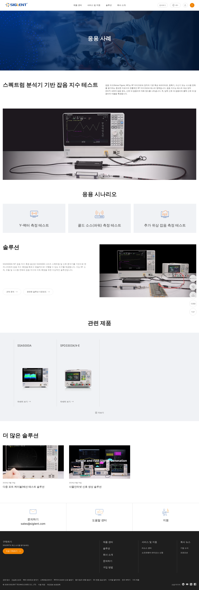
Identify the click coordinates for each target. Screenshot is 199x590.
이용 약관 (41, 585)
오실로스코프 (16, 580)
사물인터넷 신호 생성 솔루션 (85, 486)
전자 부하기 (126, 580)
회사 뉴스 (185, 542)
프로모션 (184, 552)
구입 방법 (108, 567)
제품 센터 (108, 542)
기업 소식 (184, 548)
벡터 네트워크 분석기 (30, 580)
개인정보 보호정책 (53, 585)
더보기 (101, 413)
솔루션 (109, 5)
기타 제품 (135, 580)
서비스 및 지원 (93, 5)
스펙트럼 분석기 (46, 580)
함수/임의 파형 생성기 (83, 580)
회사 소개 (121, 5)
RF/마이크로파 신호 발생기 (63, 580)
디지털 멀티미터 (114, 580)
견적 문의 (10, 292)
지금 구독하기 (12, 551)
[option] (35, 373)
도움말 (193, 303)
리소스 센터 (147, 548)
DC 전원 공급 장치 (100, 580)
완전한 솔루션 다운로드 (37, 292)
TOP (193, 312)
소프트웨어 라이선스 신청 (152, 552)
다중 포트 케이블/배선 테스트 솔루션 (23, 486)
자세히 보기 (22, 402)
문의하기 (162, 5)
